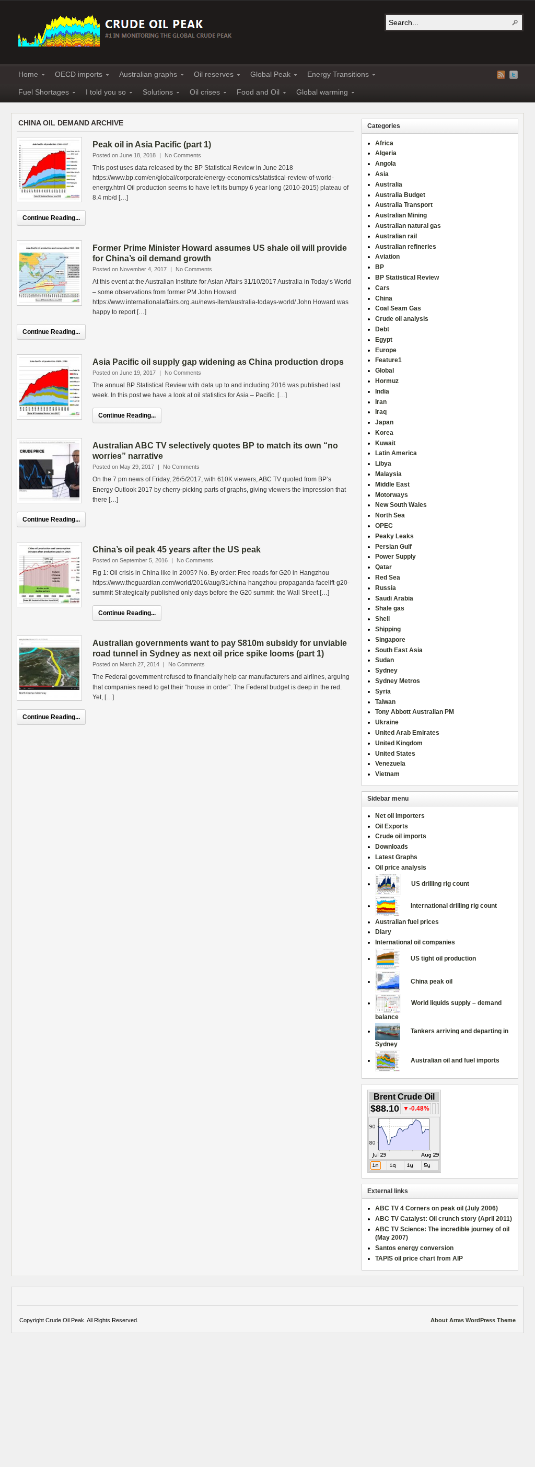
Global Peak (267, 76)
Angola (385, 163)
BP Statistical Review (407, 277)
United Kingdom (399, 743)
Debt (382, 329)
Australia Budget (400, 195)
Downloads (391, 846)
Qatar (383, 567)
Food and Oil (255, 93)
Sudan (384, 660)
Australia (388, 184)
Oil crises (201, 93)
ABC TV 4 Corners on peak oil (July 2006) (436, 1208)
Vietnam (387, 774)
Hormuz (387, 381)
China (383, 298)
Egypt (383, 339)
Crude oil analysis (401, 318)
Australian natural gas (408, 225)
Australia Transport (404, 205)
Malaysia (388, 474)
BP (379, 267)
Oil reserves (211, 76)
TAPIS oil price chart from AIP (419, 1258)
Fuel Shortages (40, 93)
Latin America (396, 453)
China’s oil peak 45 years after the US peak (176, 549)
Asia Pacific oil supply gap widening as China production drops (218, 361)
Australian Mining (401, 215)
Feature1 (388, 360)
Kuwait (385, 443)
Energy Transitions (335, 76)
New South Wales (401, 505)
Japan (384, 422)
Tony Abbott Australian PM (414, 711)
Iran (381, 402)
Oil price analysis (400, 867)
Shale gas (389, 608)
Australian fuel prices (407, 922)
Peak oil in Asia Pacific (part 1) (151, 144)
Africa (384, 143)
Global (384, 370)
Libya (383, 463)
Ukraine (387, 722)
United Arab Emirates (407, 732)
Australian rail (396, 236)
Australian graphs (145, 76)
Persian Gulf (393, 546)
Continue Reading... (51, 218)
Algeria (386, 153)
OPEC (384, 525)
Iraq (381, 411)
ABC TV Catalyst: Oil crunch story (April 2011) (443, 1218)
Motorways (391, 495)
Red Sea (387, 577)
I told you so (102, 93)
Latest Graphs (396, 857)
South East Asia (399, 650)
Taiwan (385, 702)
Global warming (319, 93)
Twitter (513, 75)
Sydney (386, 670)
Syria (383, 691)
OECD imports (75, 76)
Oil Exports (391, 826)
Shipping (388, 629)
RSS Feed (501, 75)
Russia (385, 588)
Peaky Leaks (394, 536)
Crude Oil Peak (126, 29)
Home (25, 76)
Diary (383, 931)
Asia (382, 174)
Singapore (390, 639)
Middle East (392, 484)
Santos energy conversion (414, 1248)
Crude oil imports (400, 836)
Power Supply (395, 556)
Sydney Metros (397, 681)
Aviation (387, 256)
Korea (384, 432)
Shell (382, 618)
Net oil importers (400, 815)
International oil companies (415, 942)
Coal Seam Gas (398, 308)
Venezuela (390, 763)
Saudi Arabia (394, 598)
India (382, 391)
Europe (386, 350)
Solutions (154, 93)
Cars (382, 288)
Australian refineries (405, 246)
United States (395, 753)
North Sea (390, 515)
